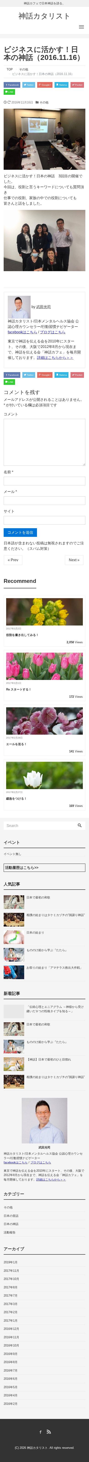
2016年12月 (11, 1329)
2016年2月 (11, 1403)
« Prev (13, 560)
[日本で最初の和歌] (15, 902)
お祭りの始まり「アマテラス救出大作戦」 (54, 967)
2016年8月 (11, 1362)
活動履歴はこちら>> (21, 868)
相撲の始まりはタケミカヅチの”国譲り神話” (55, 915)
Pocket (78, 85)
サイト (9, 511)
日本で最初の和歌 (38, 897)
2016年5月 (11, 1387)
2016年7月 (11, 1370)
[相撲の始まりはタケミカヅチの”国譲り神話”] (15, 919)
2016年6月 (11, 1378)
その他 (43, 102)
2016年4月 (11, 1395)
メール (10, 492)
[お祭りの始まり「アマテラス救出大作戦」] (15, 972)
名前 (8, 472)
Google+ (46, 85)
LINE (10, 92)
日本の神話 (11, 1224)
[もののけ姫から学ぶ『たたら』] (15, 954)
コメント (11, 414)
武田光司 (43, 307)
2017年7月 (11, 1295)
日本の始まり (35, 932)
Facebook (13, 85)
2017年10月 (11, 1279)
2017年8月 (11, 1287)
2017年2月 (11, 1312)
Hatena (62, 85)
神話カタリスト (44, 16)
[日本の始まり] (15, 937)
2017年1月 (11, 1320)
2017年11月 (11, 1270)
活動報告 (10, 1232)
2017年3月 (11, 1304)
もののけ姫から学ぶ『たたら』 (47, 950)
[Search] (79, 826)
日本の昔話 (11, 1215)
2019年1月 (11, 1262)
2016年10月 (11, 1345)
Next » (74, 560)
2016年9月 (11, 1354)
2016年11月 (11, 1337)
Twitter (30, 85)
